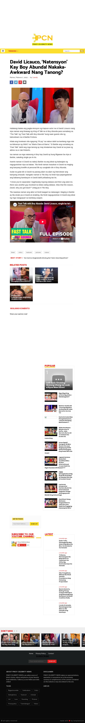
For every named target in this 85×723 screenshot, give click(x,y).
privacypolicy (12, 704)
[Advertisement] (42, 15)
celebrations (26, 690)
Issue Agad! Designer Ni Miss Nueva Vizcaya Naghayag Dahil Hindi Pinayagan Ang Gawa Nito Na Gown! (58, 448)
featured (29, 252)
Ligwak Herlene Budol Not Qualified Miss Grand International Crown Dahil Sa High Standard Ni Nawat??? (57, 462)
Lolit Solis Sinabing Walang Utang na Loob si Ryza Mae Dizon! (58, 385)
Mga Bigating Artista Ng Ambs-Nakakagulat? (65, 395)
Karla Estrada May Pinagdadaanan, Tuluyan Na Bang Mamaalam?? (66, 419)
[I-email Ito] (24, 82)
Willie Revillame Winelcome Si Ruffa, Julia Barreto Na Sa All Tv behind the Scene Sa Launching (58, 433)
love (16, 699)
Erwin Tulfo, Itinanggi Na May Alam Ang (10, 643)
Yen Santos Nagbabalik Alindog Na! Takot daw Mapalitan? (46, 258)
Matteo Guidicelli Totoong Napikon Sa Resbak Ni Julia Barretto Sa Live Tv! (65, 409)
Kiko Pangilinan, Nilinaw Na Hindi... (49, 643)
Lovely (35, 77)
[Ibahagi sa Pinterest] (20, 82)
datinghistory (12, 695)
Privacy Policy (41, 653)
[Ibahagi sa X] (16, 82)
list (9, 699)
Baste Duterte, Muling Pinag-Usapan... (68, 642)
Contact (51, 653)
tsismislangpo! (25, 704)
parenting (25, 699)
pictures (38, 252)
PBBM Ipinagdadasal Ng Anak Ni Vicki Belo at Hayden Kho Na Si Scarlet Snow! (65, 475)
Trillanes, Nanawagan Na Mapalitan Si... (30, 643)
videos (47, 252)
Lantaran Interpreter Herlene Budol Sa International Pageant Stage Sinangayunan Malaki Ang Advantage (58, 490)
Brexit (13, 252)
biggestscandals (13, 690)
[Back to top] (80, 718)
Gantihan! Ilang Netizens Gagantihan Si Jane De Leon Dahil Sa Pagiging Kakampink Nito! (65, 503)
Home (31, 653)
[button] (3, 50)
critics (20, 252)
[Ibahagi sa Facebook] (11, 82)
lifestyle (33, 695)
